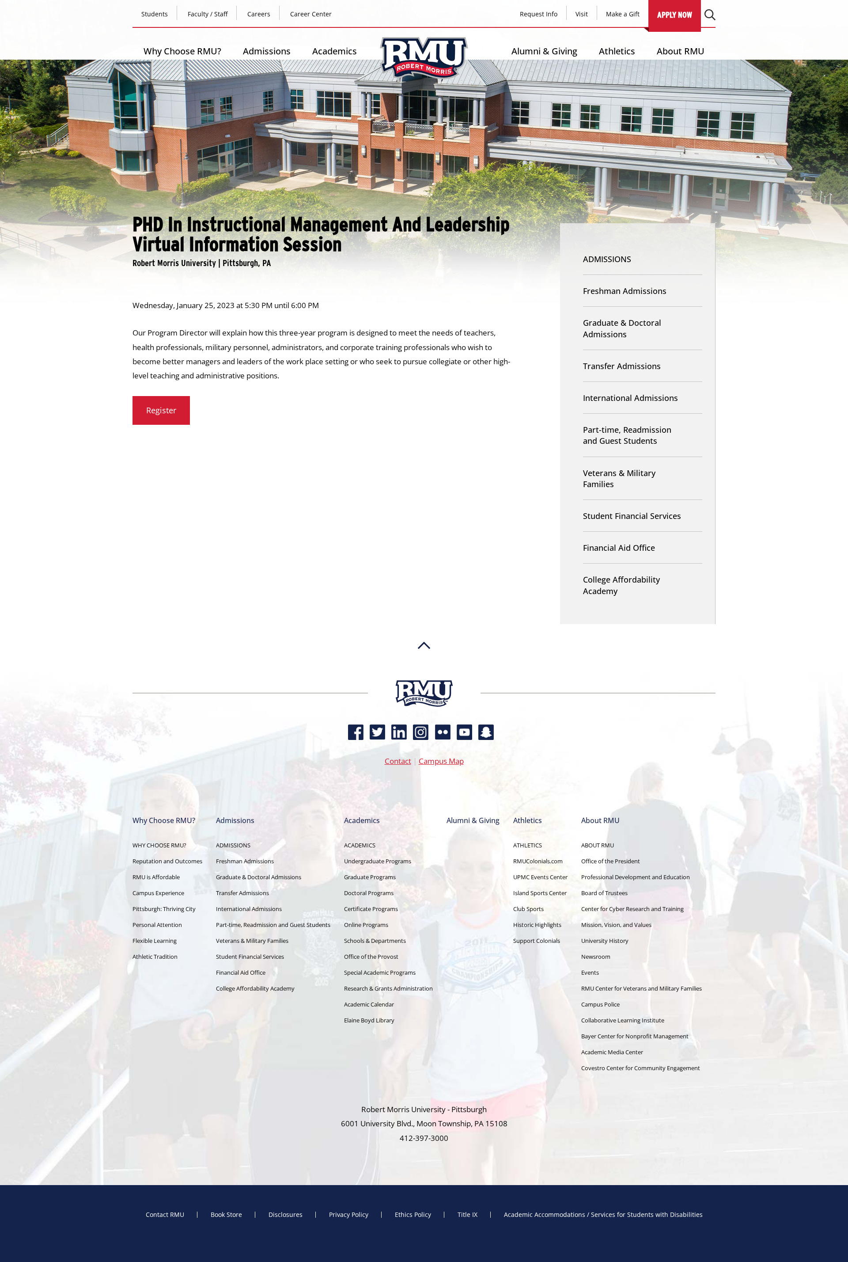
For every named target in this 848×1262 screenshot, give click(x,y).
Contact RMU (165, 1215)
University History (604, 941)
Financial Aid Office (619, 547)
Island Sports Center (540, 893)
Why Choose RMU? (182, 51)
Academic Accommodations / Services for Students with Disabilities (603, 1215)
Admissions (267, 51)
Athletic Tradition (155, 957)
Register (161, 410)
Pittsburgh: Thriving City (164, 909)
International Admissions (630, 398)
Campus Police (600, 1004)
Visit (581, 14)
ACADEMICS (359, 845)
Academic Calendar (369, 1004)
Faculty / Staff (207, 14)
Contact (398, 761)
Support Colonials (536, 941)
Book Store (226, 1215)
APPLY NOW (674, 14)
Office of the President (610, 861)
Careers (258, 14)
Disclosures (286, 1215)
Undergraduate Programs (377, 861)
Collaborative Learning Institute (622, 1020)
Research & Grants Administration (388, 988)
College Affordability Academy (621, 585)
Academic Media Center (612, 1052)
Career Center (311, 14)
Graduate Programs (370, 877)
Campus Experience (158, 893)
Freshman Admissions (624, 291)
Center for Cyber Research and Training (632, 909)
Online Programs (366, 925)
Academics (334, 51)
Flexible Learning (154, 941)
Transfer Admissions (622, 366)
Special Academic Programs (380, 972)
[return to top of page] (424, 676)
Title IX (467, 1215)
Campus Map (441, 761)
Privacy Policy (348, 1215)
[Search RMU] (710, 14)
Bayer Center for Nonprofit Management (635, 1036)
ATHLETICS (527, 845)
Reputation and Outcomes (167, 861)
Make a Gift (623, 14)
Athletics (617, 51)
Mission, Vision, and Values (616, 925)
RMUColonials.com (538, 861)
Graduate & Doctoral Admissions (622, 328)
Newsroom (595, 957)
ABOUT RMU (597, 845)
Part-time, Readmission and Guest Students (627, 435)
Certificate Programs (371, 909)
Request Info (538, 14)
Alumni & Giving (544, 51)
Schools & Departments (375, 941)
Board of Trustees (604, 893)
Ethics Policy (413, 1215)
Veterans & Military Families (619, 478)
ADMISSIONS (607, 259)
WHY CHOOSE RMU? (159, 845)
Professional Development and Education (635, 877)
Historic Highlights (537, 925)
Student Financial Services (632, 516)
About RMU (680, 51)
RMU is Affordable (156, 877)
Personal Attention (157, 925)
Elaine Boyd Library (369, 1020)
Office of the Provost (371, 957)
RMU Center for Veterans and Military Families (641, 988)
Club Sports (528, 909)
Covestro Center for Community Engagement (640, 1068)
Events (590, 972)
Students (154, 14)
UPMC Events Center (540, 877)
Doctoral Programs (369, 893)
